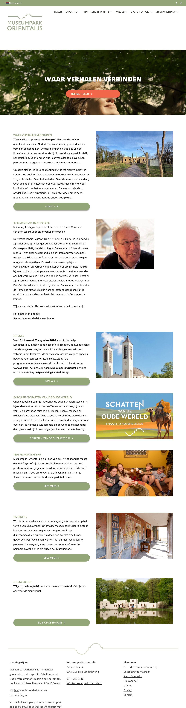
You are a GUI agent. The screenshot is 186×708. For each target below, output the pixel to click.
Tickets (127, 685)
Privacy (128, 690)
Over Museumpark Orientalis (140, 667)
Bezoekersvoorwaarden (137, 671)
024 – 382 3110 (75, 678)
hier (16, 690)
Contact (128, 694)
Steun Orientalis (133, 676)
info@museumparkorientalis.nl (84, 683)
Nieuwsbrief (130, 680)
